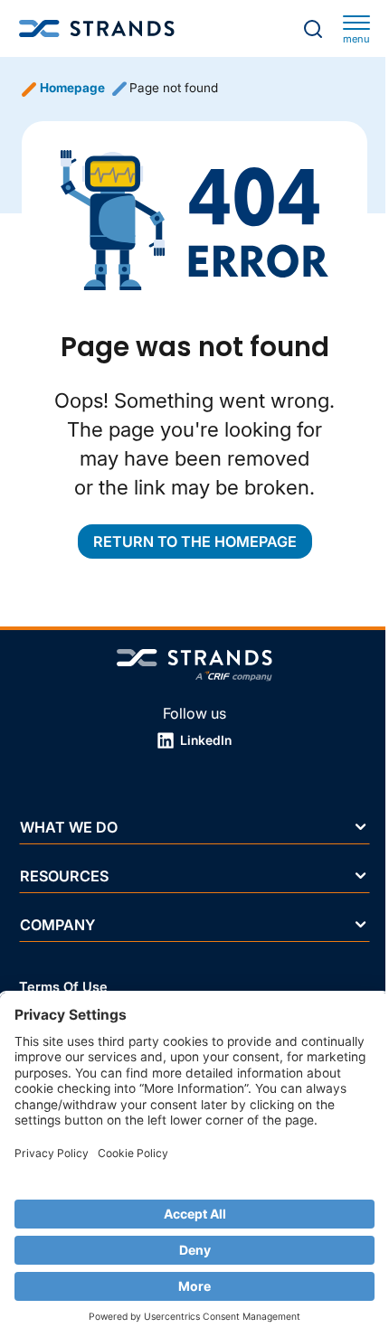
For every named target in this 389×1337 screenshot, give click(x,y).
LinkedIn (204, 740)
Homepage (72, 87)
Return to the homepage (195, 541)
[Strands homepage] (97, 29)
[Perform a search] (313, 29)
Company (57, 925)
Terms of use (63, 987)
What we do (69, 826)
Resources (64, 875)
